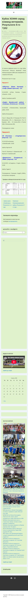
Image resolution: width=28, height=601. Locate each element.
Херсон (8, 38)
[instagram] (15, 578)
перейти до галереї (7, 370)
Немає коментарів (21, 33)
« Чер (4, 401)
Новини (12, 33)
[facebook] (11, 578)
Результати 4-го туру (12, 36)
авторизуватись (13, 221)
